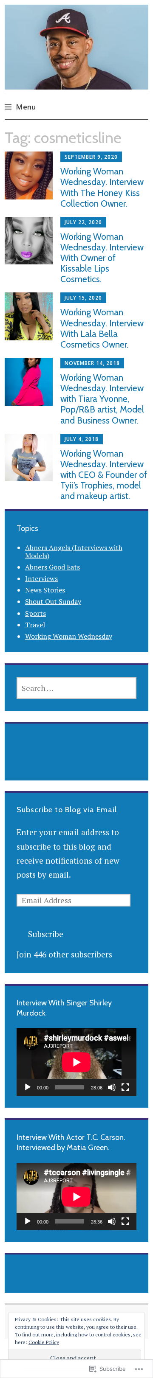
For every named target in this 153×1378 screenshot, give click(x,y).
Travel (35, 624)
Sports (35, 613)
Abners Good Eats (52, 567)
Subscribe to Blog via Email (67, 809)
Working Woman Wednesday (68, 636)
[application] (76, 1062)
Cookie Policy (43, 1342)
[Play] (27, 1087)
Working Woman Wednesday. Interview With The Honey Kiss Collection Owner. (102, 187)
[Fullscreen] (125, 1087)
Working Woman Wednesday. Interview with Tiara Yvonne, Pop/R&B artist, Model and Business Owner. (102, 399)
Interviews (41, 578)
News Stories (45, 590)
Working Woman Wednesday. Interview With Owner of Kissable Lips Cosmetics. (102, 258)
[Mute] (112, 1087)
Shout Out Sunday (53, 601)
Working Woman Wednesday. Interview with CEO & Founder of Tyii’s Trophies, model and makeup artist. (103, 475)
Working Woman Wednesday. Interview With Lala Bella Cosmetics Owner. (102, 328)
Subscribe (45, 934)
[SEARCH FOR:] (76, 688)
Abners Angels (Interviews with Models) (73, 551)
